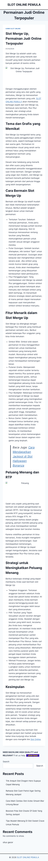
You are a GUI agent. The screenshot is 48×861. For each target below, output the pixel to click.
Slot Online (36, 739)
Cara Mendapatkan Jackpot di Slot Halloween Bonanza (24, 456)
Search (6, 761)
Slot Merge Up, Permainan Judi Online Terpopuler (23, 38)
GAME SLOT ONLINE (13, 28)
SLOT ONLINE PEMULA (28, 857)
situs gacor (8, 842)
